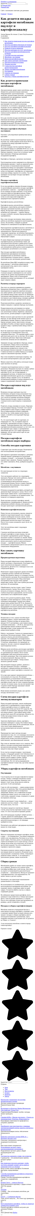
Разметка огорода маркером (14, 48)
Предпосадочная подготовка (14, 62)
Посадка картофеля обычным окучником (18, 45)
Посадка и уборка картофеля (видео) (17, 76)
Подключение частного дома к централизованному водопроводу (12, 1148)
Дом (6, 1089)
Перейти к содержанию (8, 1)
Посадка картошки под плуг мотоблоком (18, 50)
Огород (7, 1093)
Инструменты (9, 1091)
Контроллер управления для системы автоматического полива (13, 1100)
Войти (15, 1212)
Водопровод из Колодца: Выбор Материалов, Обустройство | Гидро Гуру (16, 1109)
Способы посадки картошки (14, 55)
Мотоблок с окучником (12, 57)
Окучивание (9, 71)
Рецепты (7, 1094)
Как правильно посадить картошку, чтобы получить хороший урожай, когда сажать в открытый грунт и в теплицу (15, 1165)
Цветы (7, 1096)
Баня (6, 1087)
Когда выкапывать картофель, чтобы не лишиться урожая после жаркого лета (17, 1204)
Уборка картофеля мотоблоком (15, 69)
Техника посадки (10, 64)
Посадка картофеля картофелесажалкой (18, 46)
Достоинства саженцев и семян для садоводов (16, 1156)
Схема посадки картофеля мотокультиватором (13, 66)
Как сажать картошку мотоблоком (16, 60)
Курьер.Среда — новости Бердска (12, 1182)
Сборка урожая (10, 75)
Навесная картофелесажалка (14, 59)
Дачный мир (5, 7)
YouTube (3, 1189)
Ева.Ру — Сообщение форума (11, 1196)
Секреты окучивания (12, 73)
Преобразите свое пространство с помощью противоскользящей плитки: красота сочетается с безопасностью (17, 1127)
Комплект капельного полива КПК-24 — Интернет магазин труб (14, 1137)
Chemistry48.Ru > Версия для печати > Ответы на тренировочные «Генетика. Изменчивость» (17, 1118)
